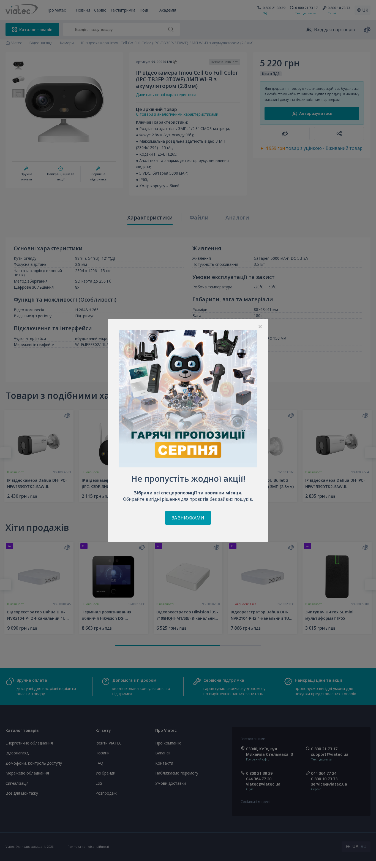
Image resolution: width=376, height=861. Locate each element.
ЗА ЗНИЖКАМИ (188, 518)
